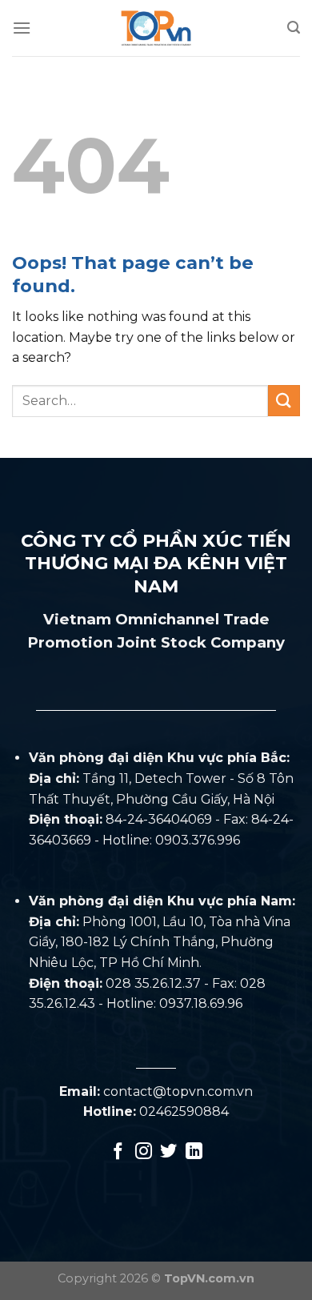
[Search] (293, 27)
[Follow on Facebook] (118, 1152)
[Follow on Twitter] (168, 1152)
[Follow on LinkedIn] (194, 1152)
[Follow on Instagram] (143, 1152)
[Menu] (21, 27)
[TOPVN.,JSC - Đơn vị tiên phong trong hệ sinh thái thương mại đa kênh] (156, 28)
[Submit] (284, 400)
